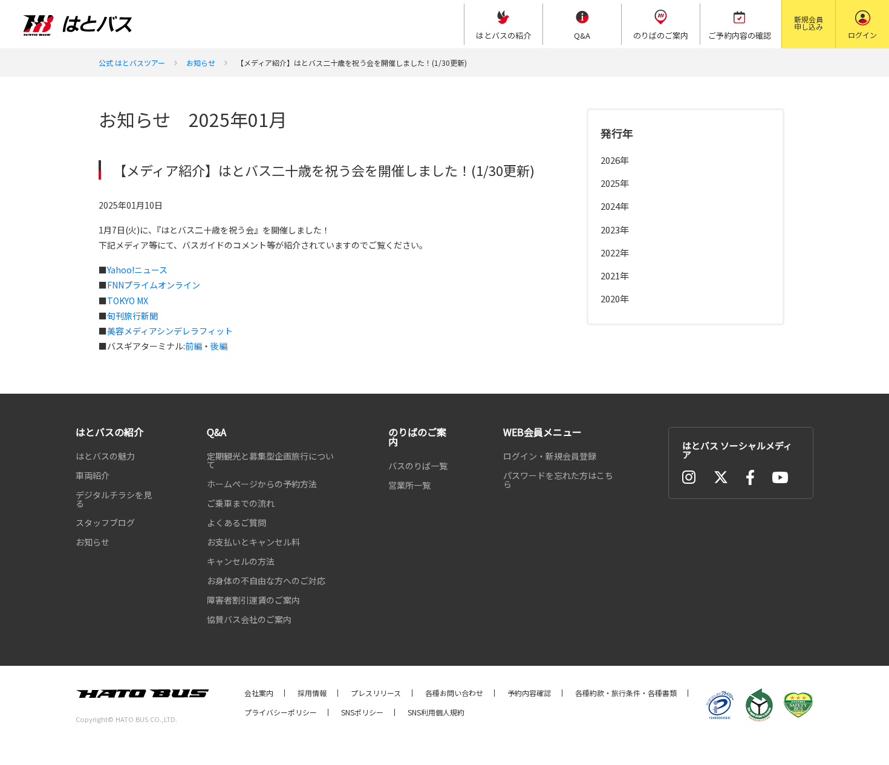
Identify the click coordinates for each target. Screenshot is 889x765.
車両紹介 (92, 475)
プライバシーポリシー (280, 712)
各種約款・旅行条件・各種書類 (626, 693)
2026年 (615, 160)
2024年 (615, 206)
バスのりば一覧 (418, 466)
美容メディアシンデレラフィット (170, 331)
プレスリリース (376, 693)
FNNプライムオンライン (153, 285)
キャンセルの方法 (241, 561)
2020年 (615, 298)
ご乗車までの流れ (241, 503)
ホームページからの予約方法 (262, 484)
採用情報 (312, 693)
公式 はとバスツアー (132, 62)
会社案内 (258, 693)
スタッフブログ (105, 522)
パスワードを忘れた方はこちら (558, 479)
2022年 (615, 252)
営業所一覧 (409, 485)
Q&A (216, 432)
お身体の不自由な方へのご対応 (266, 581)
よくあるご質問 (236, 522)
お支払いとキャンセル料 (253, 542)
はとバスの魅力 (105, 456)
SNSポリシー (362, 712)
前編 (193, 346)
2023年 (615, 229)
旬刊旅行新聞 (132, 316)
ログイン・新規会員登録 (549, 456)
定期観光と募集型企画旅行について (270, 460)
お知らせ (200, 62)
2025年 (615, 183)
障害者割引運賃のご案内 (253, 600)
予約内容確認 (529, 693)
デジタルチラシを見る (114, 499)
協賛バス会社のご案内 (249, 619)
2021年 (615, 275)
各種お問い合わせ (454, 693)
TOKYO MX (127, 301)
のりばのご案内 (417, 437)
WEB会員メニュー (542, 432)
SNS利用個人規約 (436, 712)
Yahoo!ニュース (137, 270)
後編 (218, 346)
